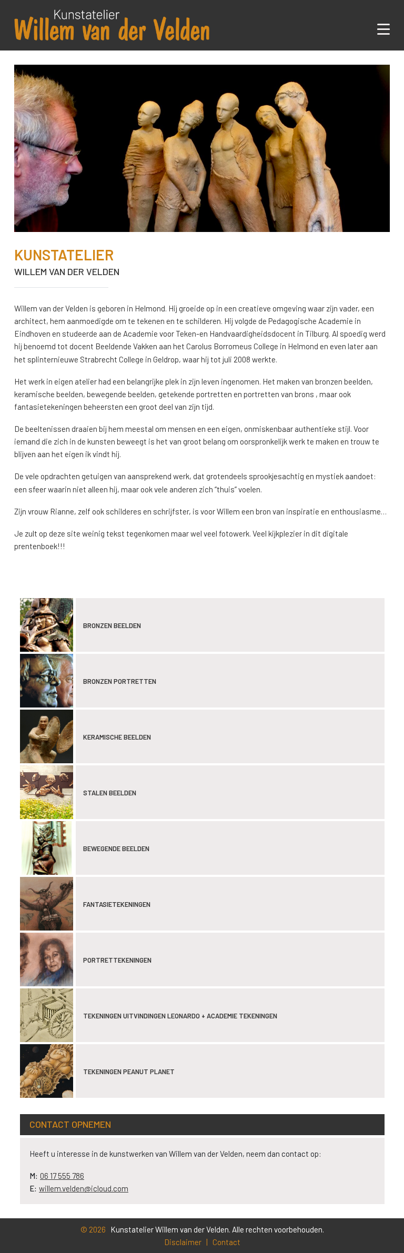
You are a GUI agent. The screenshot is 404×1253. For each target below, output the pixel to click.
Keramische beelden (117, 737)
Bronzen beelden (112, 625)
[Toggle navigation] (383, 31)
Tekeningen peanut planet (129, 1071)
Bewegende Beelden (116, 848)
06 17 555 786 (62, 1175)
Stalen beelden (109, 793)
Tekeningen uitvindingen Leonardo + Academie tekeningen (180, 1016)
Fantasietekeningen (116, 904)
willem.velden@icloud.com (83, 1188)
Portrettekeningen (117, 960)
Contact (226, 1242)
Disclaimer (182, 1242)
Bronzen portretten (119, 681)
